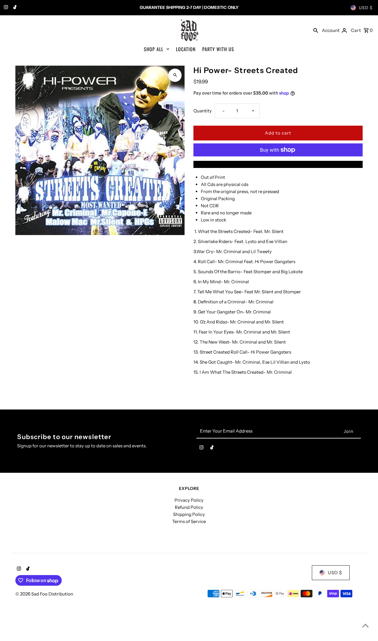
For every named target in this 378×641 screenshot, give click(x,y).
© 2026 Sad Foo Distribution (44, 594)
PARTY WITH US (218, 49)
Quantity (202, 111)
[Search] (316, 30)
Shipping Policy (189, 514)
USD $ (366, 7)
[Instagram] (5, 8)
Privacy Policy (189, 500)
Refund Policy (189, 507)
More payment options (278, 164)
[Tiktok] (14, 8)
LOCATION (185, 49)
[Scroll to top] (365, 625)
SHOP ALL (153, 49)
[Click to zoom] (175, 75)
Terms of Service (189, 521)
